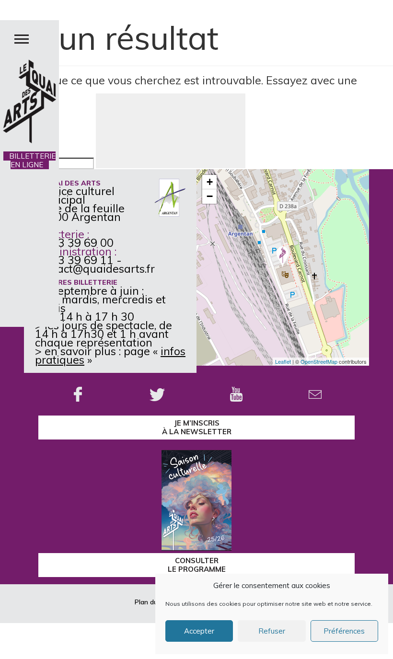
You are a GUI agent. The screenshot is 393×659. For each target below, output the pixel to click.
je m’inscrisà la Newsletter (196, 427)
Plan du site (153, 602)
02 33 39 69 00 (74, 243)
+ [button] (210, 182)
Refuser (271, 631)
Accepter (199, 631)
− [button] (210, 196)
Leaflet (283, 361)
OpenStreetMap (319, 361)
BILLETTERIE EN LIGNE (29, 160)
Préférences (344, 631)
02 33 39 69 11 (74, 260)
